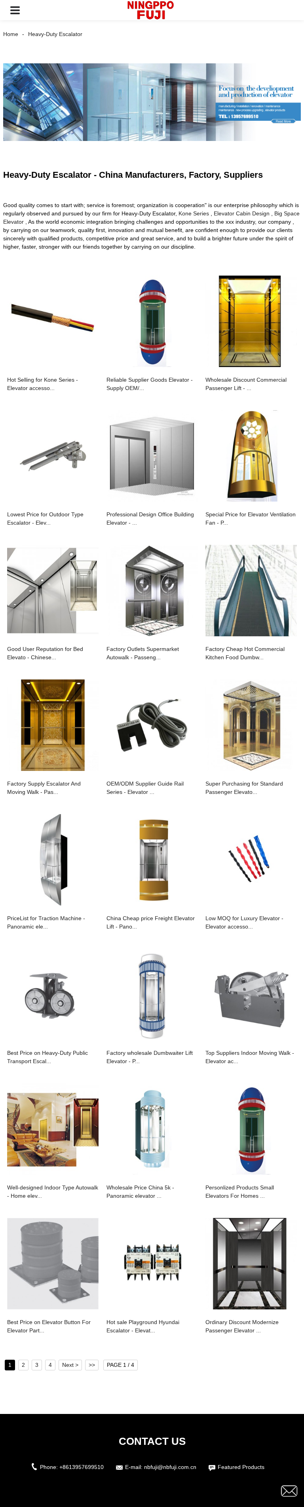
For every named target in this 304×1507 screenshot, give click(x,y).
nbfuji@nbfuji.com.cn (170, 1467)
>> (92, 1365)
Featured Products (241, 1467)
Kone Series (194, 213)
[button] (15, 10)
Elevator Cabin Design (242, 213)
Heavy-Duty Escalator (55, 34)
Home (10, 34)
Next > (70, 1365)
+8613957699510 (81, 1467)
